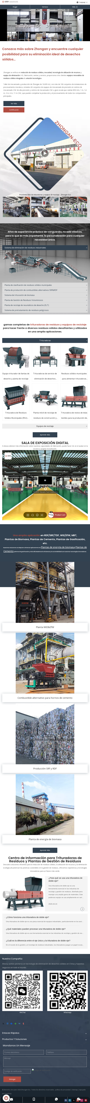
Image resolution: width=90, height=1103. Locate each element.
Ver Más (14, 103)
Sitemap (75, 1090)
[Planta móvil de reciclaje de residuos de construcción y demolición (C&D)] (45, 396)
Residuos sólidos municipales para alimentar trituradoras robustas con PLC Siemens (74, 376)
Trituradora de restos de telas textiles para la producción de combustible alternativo (74, 416)
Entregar (12, 1079)
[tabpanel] (45, 25)
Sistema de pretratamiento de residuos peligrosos (27, 310)
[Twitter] (3, 1023)
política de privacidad (62, 1090)
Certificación (14, 110)
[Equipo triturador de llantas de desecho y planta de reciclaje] (15, 357)
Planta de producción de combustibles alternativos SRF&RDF (31, 290)
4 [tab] (38, 39)
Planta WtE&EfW (45, 627)
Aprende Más (45, 435)
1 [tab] (14, 39)
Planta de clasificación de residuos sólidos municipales (28, 285)
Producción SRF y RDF (45, 768)
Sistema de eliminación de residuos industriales (25, 247)
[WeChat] (15, 1023)
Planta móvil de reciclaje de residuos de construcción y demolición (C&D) (45, 416)
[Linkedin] (7, 1023)
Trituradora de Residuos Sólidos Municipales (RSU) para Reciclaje (16, 416)
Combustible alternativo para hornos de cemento (45, 697)
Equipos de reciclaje (45, 426)
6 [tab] (54, 39)
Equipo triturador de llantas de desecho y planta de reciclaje (15, 376)
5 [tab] (46, 39)
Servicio (45, 7)
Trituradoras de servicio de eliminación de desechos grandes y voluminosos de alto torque (45, 376)
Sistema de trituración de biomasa (19, 295)
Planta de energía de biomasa (45, 839)
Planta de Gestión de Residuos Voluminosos (24, 300)
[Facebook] (11, 1023)
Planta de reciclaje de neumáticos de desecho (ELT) (27, 305)
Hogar (15, 7)
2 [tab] (22, 39)
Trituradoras (45, 340)
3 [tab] (30, 39)
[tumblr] (23, 1023)
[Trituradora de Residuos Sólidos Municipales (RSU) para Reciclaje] (15, 396)
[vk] (19, 1023)
